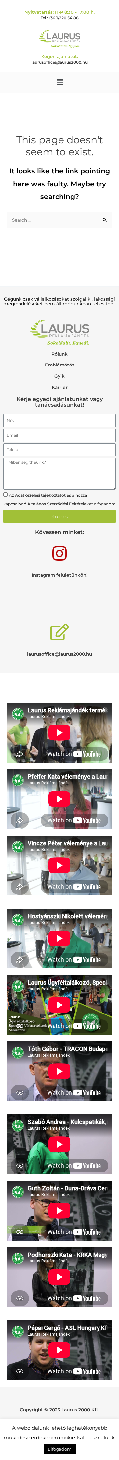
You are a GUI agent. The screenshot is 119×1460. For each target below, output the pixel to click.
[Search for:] (59, 220)
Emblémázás (59, 364)
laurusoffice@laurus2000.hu (59, 62)
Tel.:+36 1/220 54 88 (60, 17)
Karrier (60, 387)
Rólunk (59, 354)
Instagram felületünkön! (60, 575)
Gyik (59, 376)
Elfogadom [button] (60, 1449)
